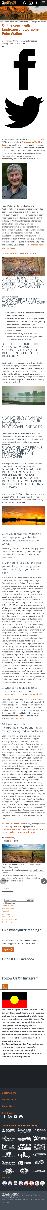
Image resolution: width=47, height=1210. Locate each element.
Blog (20, 1117)
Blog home (6, 41)
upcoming (8, 694)
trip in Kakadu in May (27, 694)
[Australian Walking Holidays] (7, 3)
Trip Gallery (7, 922)
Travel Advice (7, 916)
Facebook (4, 1117)
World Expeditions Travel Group (19, 1125)
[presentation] (3, 881)
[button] (27, 871)
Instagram (9, 1117)
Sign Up (7, 950)
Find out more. (17, 718)
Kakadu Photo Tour (15, 823)
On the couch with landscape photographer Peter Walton (21, 29)
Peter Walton (37, 139)
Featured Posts (8, 908)
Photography (9, 837)
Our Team (6, 914)
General (5, 911)
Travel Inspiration (9, 919)
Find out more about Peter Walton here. (19, 253)
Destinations (7, 905)
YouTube (15, 1117)
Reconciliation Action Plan (18, 1044)
